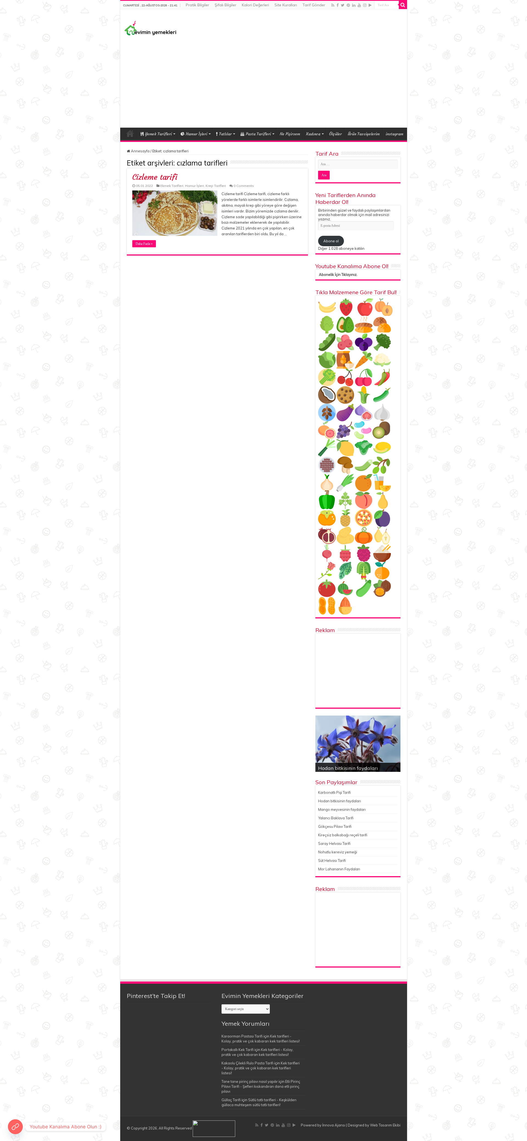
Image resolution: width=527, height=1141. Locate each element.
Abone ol (331, 241)
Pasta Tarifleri (258, 133)
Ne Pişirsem (290, 133)
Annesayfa (140, 151)
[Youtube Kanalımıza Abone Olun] (15, 1126)
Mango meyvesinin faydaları (342, 809)
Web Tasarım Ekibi (385, 1125)
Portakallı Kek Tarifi (238, 1049)
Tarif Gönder (313, 4)
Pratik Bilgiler (197, 4)
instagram (394, 133)
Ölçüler (335, 133)
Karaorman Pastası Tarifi (242, 1036)
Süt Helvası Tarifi (332, 860)
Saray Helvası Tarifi (334, 843)
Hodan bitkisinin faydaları (348, 768)
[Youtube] (359, 5)
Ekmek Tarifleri (171, 186)
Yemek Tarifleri (130, 133)
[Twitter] (342, 5)
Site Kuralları (285, 4)
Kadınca (313, 133)
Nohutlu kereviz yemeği (337, 852)
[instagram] (365, 5)
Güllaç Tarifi (231, 1100)
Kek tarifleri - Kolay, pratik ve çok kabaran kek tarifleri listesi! (261, 1068)
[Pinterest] (348, 5)
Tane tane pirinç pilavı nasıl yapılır (250, 1081)
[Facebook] (337, 5)
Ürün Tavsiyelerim (364, 133)
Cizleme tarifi (154, 177)
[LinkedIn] (354, 5)
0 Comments (244, 186)
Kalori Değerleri (255, 4)
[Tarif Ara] (403, 5)
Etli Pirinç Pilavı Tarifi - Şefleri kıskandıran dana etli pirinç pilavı (261, 1086)
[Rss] (333, 5)
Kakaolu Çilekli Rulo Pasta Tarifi (247, 1063)
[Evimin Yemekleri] (150, 28)
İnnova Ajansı (333, 1125)
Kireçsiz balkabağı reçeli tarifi (342, 835)
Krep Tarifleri (216, 186)
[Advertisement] (263, 81)
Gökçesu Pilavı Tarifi (335, 826)
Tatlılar (225, 133)
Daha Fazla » (144, 244)
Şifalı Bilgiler (225, 4)
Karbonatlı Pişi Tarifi (334, 792)
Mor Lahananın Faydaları (339, 869)
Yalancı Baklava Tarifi (336, 818)
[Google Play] (370, 5)
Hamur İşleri (196, 133)
